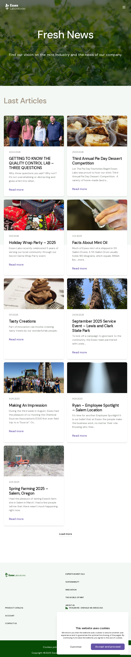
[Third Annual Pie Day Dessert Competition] (97, 131)
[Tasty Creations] (34, 293)
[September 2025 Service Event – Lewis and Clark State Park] (97, 293)
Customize (75, 646)
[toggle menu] (124, 7)
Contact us (11, 623)
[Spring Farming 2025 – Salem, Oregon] (34, 461)
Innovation (71, 589)
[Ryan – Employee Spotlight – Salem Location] (97, 377)
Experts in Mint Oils (75, 574)
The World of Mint (75, 597)
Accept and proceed (107, 646)
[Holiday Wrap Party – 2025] (34, 215)
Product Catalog (14, 608)
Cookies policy (51, 647)
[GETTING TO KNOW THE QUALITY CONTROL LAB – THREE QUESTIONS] (34, 131)
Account (9, 615)
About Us (70, 605)
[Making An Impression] (34, 377)
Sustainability (72, 582)
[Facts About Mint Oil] (97, 215)
